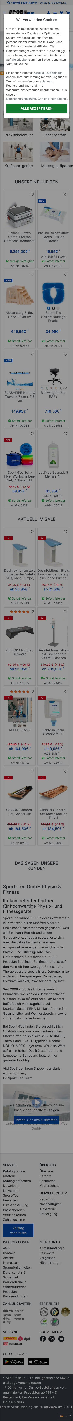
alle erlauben (19, 59)
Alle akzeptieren (36, 108)
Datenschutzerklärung (21, 98)
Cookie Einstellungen (48, 72)
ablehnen (46, 81)
